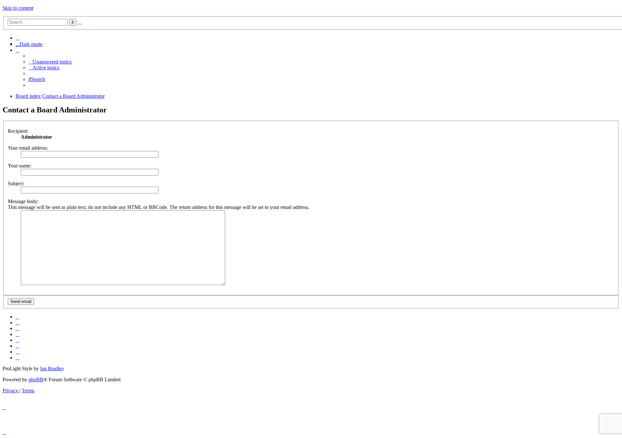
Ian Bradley (52, 368)
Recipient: (18, 131)
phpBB (36, 379)
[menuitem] (17, 37)
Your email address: (28, 148)
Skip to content (18, 8)
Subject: (16, 183)
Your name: (19, 165)
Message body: (23, 201)
